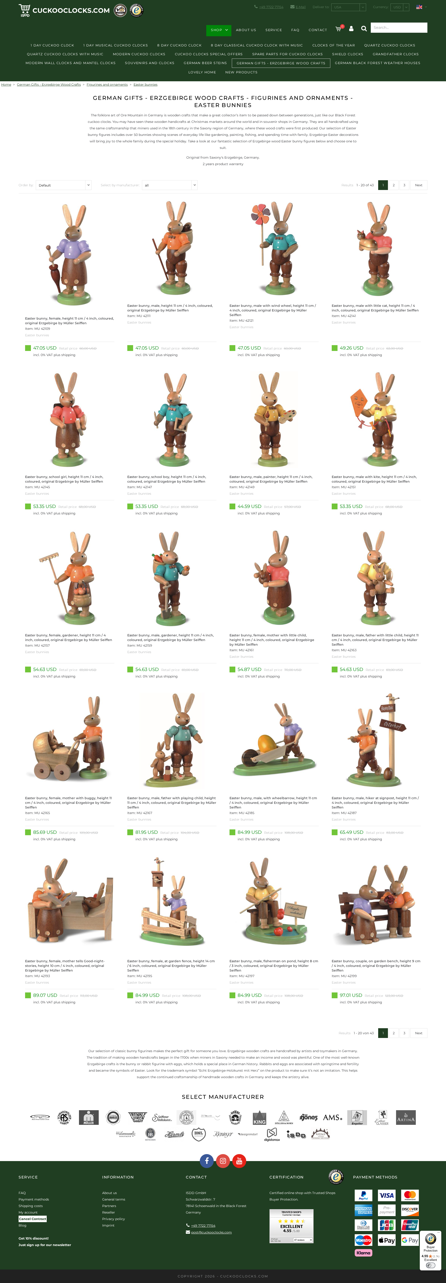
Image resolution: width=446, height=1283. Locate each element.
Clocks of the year (333, 45)
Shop (216, 30)
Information (118, 1177)
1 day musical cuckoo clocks (115, 45)
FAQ (295, 30)
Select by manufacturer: (120, 185)
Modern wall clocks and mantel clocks (71, 63)
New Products (241, 72)
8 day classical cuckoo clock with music (257, 45)
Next (419, 185)
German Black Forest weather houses (377, 63)
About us (246, 30)
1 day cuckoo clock (52, 45)
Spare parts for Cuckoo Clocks (287, 54)
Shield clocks (347, 54)
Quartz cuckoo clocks (389, 45)
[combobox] (348, 7)
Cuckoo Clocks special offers (209, 54)
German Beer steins (205, 63)
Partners (109, 1206)
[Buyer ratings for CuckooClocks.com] (291, 1228)
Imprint (108, 1225)
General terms (113, 1199)
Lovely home (202, 72)
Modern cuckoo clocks (139, 54)
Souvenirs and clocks (149, 63)
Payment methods (34, 1199)
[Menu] (438, 1233)
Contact (318, 30)
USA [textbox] (337, 7)
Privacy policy (113, 1219)
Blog (22, 1225)
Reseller (108, 1212)
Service (274, 30)
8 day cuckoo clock (179, 45)
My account (28, 1212)
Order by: (26, 185)
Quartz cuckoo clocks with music (65, 54)
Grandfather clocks (396, 54)
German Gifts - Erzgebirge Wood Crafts (281, 63)
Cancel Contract (32, 1219)
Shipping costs (31, 1206)
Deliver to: (321, 7)
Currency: (381, 7)
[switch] (430, 1265)
